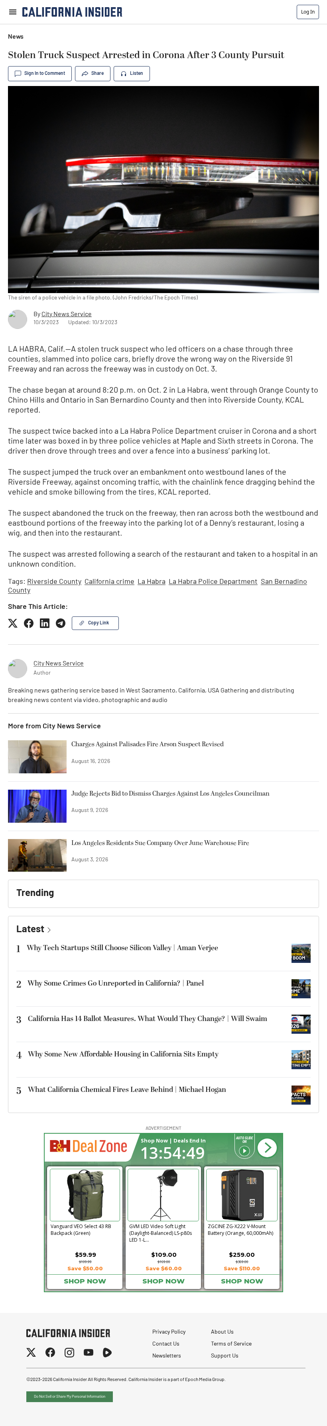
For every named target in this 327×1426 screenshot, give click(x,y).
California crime (109, 582)
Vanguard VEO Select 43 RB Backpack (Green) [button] (81, 1229)
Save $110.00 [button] (242, 1268)
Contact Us (165, 1344)
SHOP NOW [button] (85, 1281)
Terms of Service (231, 1344)
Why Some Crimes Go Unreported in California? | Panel (116, 983)
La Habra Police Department (213, 582)
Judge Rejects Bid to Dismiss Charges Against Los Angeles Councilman (170, 794)
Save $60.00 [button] (164, 1268)
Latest (30, 930)
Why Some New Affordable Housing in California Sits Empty (123, 1054)
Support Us (224, 1356)
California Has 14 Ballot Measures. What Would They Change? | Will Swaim (147, 1018)
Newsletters (166, 1356)
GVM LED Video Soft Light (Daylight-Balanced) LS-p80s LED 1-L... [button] (160, 1231)
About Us (222, 1332)
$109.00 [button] (164, 1254)
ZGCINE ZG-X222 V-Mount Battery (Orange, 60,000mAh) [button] (240, 1229)
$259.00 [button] (242, 1254)
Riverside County (54, 582)
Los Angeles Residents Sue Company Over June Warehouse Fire (160, 843)
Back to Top (296, 1410)
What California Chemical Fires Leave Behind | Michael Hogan (127, 1089)
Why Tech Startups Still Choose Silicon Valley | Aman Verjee (122, 948)
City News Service (66, 314)
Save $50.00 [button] (85, 1268)
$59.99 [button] (85, 1254)
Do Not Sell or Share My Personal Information (69, 1397)
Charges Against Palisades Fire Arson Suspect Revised (147, 744)
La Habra (151, 582)
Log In (308, 11)
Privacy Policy (168, 1332)
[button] (267, 1148)
